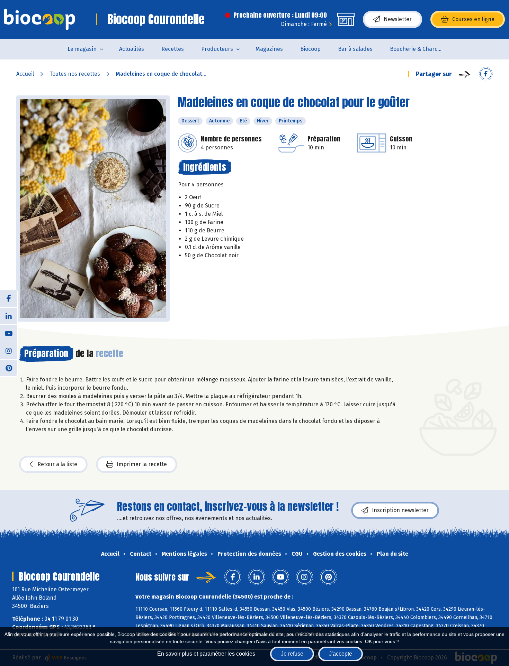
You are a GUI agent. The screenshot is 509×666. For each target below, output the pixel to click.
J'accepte (340, 654)
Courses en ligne (473, 19)
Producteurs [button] (217, 49)
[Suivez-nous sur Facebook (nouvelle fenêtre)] (8, 298)
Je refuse (292, 654)
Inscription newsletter (400, 510)
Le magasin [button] (82, 49)
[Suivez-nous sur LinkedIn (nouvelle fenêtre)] (8, 315)
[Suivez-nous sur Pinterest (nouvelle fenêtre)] (8, 367)
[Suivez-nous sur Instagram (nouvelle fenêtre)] (8, 350)
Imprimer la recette (142, 464)
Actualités (131, 49)
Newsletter (398, 19)
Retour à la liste (57, 464)
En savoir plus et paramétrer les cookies (206, 654)
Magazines (269, 49)
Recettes (172, 49)
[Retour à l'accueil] (39, 19)
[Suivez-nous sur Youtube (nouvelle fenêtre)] (8, 333)
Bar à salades (355, 49)
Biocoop (310, 49)
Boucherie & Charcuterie (420, 49)
